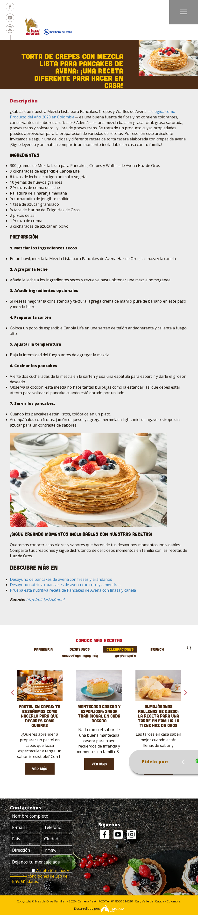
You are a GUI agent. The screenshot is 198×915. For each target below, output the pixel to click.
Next (185, 692)
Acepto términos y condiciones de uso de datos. (48, 876)
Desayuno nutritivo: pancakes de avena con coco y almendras (65, 584)
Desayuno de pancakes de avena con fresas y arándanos (61, 579)
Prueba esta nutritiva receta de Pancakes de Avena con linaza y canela (73, 590)
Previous (183, 761)
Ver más (39, 768)
